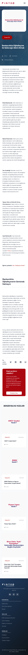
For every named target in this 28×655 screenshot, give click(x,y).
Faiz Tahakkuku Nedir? (19, 265)
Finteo (9, 251)
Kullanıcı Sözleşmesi (7, 623)
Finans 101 (7, 37)
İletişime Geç (14, 393)
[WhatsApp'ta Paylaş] (25, 362)
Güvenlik (4, 626)
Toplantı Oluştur (6, 640)
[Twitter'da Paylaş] (10, 362)
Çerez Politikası (6, 620)
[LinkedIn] (10, 594)
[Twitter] (17, 594)
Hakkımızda (5, 603)
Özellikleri (4, 635)
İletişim (3, 609)
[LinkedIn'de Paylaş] (20, 362)
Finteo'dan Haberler (7, 606)
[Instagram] (13, 594)
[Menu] (24, 3)
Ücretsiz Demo (5, 637)
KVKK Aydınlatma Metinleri (8, 618)
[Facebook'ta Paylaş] (15, 362)
